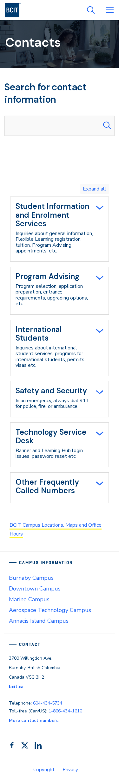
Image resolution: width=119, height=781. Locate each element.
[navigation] (15, 10)
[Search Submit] (107, 126)
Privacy (70, 769)
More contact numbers (33, 720)
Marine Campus (29, 599)
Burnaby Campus (31, 578)
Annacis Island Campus (39, 621)
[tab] (59, 229)
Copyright (44, 769)
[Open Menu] (109, 10)
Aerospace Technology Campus (50, 610)
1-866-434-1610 (65, 711)
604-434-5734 (47, 703)
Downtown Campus (35, 588)
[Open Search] (90, 10)
